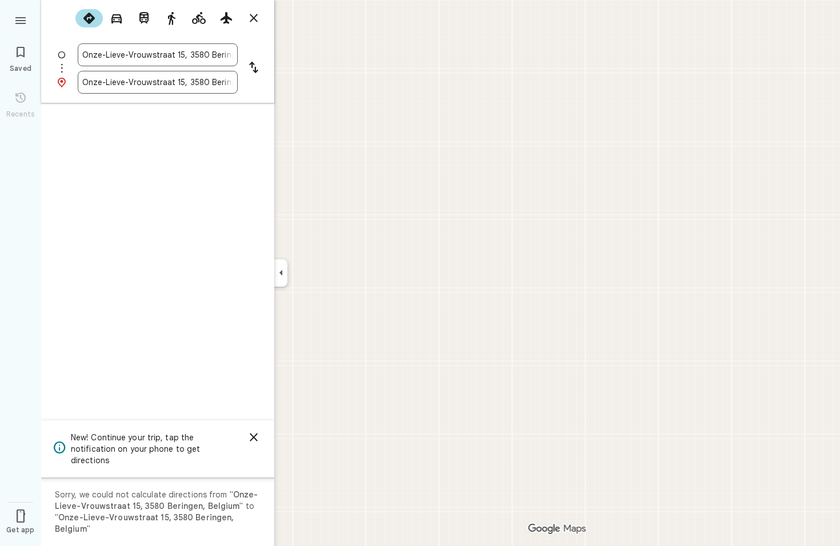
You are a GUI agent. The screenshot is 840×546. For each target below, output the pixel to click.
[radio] (89, 18)
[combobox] (157, 54)
